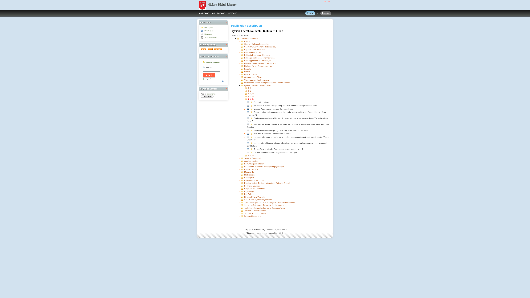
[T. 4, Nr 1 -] (246, 99)
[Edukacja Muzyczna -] (242, 52)
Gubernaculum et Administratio (256, 80)
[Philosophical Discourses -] (242, 180)
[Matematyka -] (242, 172)
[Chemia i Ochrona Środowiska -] (242, 44)
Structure (208, 34)
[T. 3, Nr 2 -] (246, 96)
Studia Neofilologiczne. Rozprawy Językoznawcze (264, 205)
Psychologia (249, 191)
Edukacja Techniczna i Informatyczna (259, 58)
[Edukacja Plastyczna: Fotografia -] (242, 55)
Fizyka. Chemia (250, 74)
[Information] (202, 31)
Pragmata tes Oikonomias (254, 189)
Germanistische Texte (253, 77)
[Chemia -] (242, 41)
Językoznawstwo (251, 161)
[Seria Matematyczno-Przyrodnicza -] (242, 200)
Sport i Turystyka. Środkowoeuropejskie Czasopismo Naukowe (269, 202)
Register (325, 13)
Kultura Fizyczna (251, 169)
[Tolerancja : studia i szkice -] (242, 211)
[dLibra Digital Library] (202, 5)
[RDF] (203, 50)
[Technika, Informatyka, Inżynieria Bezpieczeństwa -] (242, 208)
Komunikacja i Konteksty (254, 164)
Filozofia (247, 69)
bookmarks (211, 94)
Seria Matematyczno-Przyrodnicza (258, 200)
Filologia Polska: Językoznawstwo (258, 66)
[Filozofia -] (242, 69)
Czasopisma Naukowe (249, 39)
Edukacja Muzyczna (252, 52)
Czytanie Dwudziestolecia (254, 50)
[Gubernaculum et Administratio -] (242, 80)
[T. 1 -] (246, 88)
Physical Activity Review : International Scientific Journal (267, 183)
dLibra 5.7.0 (278, 233)
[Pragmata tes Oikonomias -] (242, 189)
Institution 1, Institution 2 (277, 230)
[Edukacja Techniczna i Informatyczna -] (242, 58)
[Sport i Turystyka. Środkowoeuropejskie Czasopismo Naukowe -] (242, 202)
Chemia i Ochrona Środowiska (256, 44)
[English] (329, 1)
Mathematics (249, 175)
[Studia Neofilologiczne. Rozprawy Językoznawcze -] (242, 205)
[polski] (325, 1)
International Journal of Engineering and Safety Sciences (267, 83)
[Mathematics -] (242, 175)
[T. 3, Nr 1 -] (246, 94)
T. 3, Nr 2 (251, 96)
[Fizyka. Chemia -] (242, 74)
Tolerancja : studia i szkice (255, 211)
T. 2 (249, 91)
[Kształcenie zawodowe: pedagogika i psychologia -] (242, 167)
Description (208, 27)
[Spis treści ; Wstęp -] (248, 102)
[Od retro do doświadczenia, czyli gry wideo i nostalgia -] (248, 152)
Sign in (310, 13)
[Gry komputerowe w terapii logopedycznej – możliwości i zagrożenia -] (248, 130)
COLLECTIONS (218, 13)
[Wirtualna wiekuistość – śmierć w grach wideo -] (248, 134)
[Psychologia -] (242, 191)
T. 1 (249, 88)
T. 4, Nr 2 (251, 156)
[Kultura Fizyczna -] (242, 169)
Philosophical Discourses (254, 180)
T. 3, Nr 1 (251, 94)
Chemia (247, 41)
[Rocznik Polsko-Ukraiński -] (242, 197)
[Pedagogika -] (242, 178)
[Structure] (202, 34)
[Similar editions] (202, 37)
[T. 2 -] (246, 91)
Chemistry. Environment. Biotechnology (260, 47)
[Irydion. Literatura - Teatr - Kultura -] (242, 85)
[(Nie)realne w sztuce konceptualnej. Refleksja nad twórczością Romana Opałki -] (248, 106)
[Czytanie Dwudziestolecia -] (242, 50)
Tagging (208, 67)
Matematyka (249, 172)
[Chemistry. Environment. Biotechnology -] (242, 47)
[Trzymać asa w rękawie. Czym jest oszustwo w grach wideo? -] (248, 149)
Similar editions (210, 37)
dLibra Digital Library (222, 4)
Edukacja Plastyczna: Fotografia (257, 55)
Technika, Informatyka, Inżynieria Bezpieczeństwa (264, 208)
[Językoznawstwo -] (242, 161)
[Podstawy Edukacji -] (242, 186)
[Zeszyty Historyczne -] (242, 216)
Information (208, 31)
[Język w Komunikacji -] (242, 158)
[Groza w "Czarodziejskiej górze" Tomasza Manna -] (248, 109)
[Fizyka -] (242, 72)
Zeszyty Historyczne (252, 216)
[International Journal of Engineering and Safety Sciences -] (242, 83)
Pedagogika (249, 178)
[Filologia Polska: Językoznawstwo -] (242, 66)
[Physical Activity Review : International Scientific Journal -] (242, 183)
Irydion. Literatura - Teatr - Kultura (257, 85)
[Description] (202, 27)
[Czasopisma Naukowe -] (239, 39)
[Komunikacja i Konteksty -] (242, 164)
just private (208, 79)
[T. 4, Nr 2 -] (246, 156)
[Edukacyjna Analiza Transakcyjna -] (242, 61)
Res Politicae (249, 194)
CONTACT (232, 13)
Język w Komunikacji (252, 158)
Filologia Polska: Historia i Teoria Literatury (261, 63)
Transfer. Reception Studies (255, 213)
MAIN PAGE (204, 13)
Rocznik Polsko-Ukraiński (254, 197)
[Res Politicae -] (242, 194)
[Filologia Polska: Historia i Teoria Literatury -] (242, 63)
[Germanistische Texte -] (242, 77)
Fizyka (247, 72)
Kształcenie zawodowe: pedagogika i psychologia (264, 167)
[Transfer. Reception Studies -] (242, 213)
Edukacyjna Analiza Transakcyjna (257, 61)
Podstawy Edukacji (252, 186)
